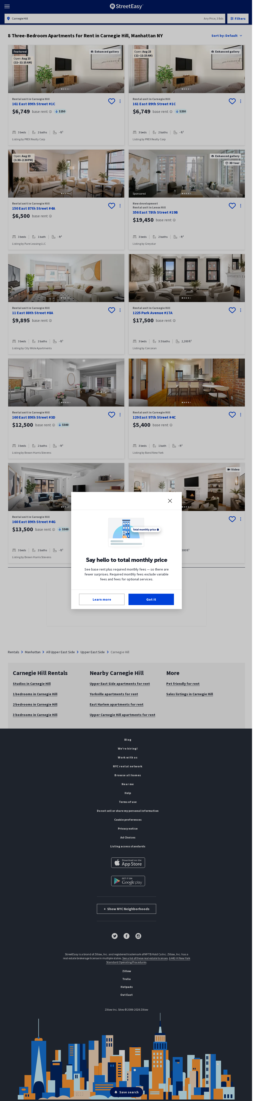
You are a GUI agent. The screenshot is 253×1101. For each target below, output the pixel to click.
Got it (151, 599)
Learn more (102, 599)
